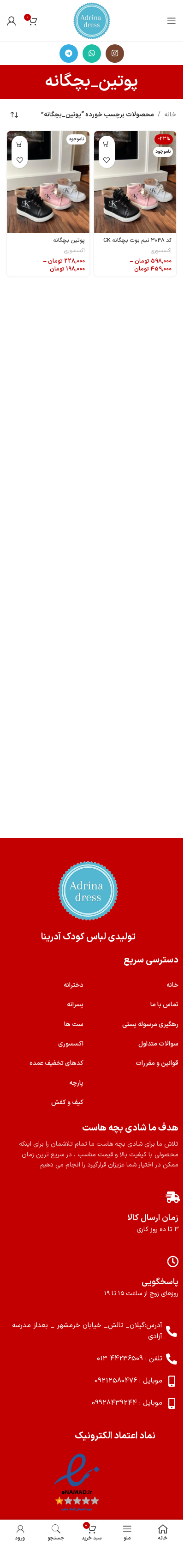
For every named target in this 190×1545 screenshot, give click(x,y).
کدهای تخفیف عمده (56, 1063)
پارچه (76, 1083)
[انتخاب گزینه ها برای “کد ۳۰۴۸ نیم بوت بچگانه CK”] (107, 144)
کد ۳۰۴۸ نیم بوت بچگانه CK (137, 240)
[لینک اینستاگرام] (115, 53)
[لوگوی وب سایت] (91, 20)
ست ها (73, 1024)
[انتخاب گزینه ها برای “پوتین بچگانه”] (20, 144)
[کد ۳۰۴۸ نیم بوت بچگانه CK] (135, 182)
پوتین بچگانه (69, 240)
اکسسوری (161, 250)
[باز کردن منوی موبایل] (171, 21)
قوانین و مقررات (157, 1063)
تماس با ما (164, 1005)
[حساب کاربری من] (11, 21)
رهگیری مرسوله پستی (150, 1024)
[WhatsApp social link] (92, 53)
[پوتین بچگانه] (48, 182)
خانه (170, 115)
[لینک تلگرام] (68, 53)
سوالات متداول (158, 1044)
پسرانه (75, 1005)
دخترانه (73, 985)
